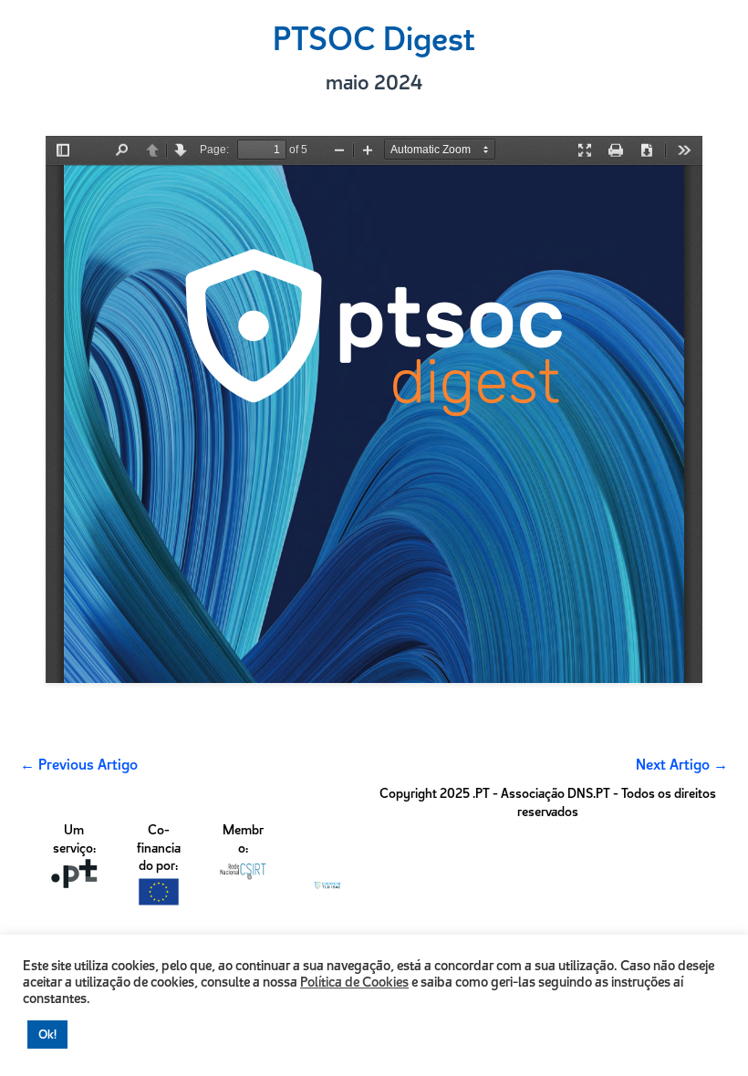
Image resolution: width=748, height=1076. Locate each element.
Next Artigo (682, 764)
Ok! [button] (47, 1034)
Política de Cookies (354, 982)
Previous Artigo (79, 764)
